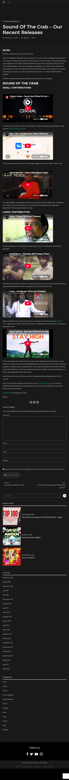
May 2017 (6, 664)
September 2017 (8, 656)
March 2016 (6, 669)
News (4, 717)
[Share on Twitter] (34, 402)
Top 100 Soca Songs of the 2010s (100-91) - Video (42, 517)
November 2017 (8, 647)
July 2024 (6, 590)
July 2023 (6, 595)
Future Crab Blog (11, 21)
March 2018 (6, 630)
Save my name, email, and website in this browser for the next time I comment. (34, 469)
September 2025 (8, 577)
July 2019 (5, 608)
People (5, 721)
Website (5, 460)
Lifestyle (5, 708)
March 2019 (6, 612)
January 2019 (7, 621)
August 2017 (7, 660)
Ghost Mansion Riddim (31, 538)
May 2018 (6, 625)
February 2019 (7, 617)
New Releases (37, 766)
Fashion (5, 690)
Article (5, 682)
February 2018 (7, 634)
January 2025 (7, 582)
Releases (5, 730)
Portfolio (44, 766)
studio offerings (44, 383)
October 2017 (7, 651)
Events (5, 686)
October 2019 (7, 603)
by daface (25, 38)
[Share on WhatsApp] (37, 402)
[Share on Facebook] (31, 402)
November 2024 (8, 586)
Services (18, 766)
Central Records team (16, 129)
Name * (5, 443)
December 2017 (8, 643)
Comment (6, 415)
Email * (5, 452)
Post (4, 725)
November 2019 (8, 599)
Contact (51, 766)
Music (4, 712)
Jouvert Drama (28, 558)
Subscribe (6, 393)
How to (5, 703)
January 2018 (7, 638)
